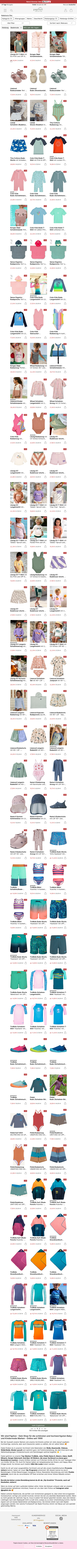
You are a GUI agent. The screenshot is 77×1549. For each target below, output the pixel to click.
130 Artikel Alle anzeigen (38, 1431)
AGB (16, 1517)
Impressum (16, 1515)
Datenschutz (16, 1519)
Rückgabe (7, 4)
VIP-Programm (38, 1520)
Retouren (69, 4)
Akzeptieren (48, 1546)
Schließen (39, 1546)
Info (38, 1518)
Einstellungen (29, 1546)
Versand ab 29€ (39, 4)
